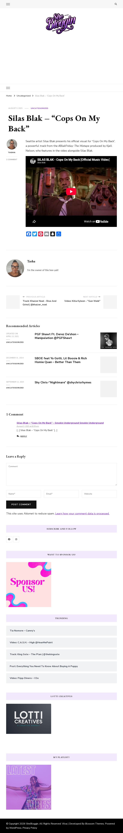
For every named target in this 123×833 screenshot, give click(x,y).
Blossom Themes (94, 823)
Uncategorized (39, 108)
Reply (23, 436)
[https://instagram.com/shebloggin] (16, 539)
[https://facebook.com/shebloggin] (9, 539)
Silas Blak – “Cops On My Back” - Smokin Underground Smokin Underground (60, 423)
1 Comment (11, 159)
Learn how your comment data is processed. (82, 513)
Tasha (11, 152)
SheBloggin (32, 823)
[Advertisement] (61, 57)
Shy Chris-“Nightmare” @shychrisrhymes (63, 382)
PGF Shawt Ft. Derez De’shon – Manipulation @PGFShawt (56, 336)
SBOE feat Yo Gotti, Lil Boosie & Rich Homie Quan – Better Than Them (61, 360)
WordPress (15, 828)
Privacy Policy (29, 828)
